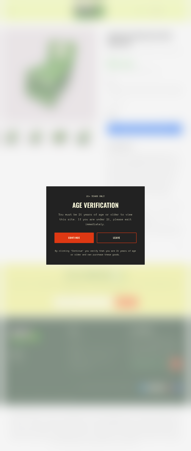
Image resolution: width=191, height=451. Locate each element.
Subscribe (126, 302)
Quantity (111, 116)
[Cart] (181, 11)
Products (124, 50)
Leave (116, 237)
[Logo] (89, 11)
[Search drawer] (172, 11)
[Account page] (177, 11)
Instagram (16, 361)
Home (111, 50)
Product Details (122, 146)
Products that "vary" (127, 246)
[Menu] (12, 11)
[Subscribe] (176, 364)
